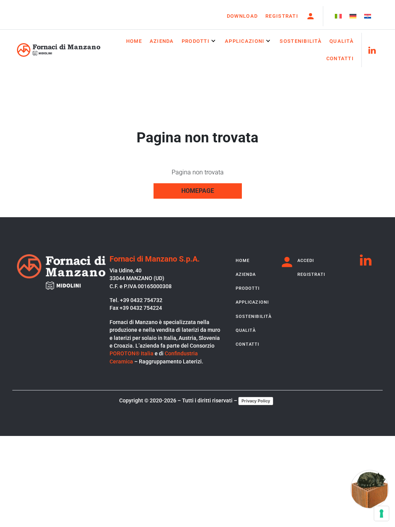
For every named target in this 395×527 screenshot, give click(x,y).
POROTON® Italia (132, 353)
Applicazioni (244, 41)
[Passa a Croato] (367, 16)
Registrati (281, 16)
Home (134, 41)
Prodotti (195, 41)
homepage (197, 190)
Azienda (162, 41)
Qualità (341, 41)
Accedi (305, 260)
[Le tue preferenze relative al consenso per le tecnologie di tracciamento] (381, 513)
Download (242, 16)
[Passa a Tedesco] (353, 16)
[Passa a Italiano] (338, 16)
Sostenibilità (301, 41)
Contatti (340, 58)
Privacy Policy (255, 401)
